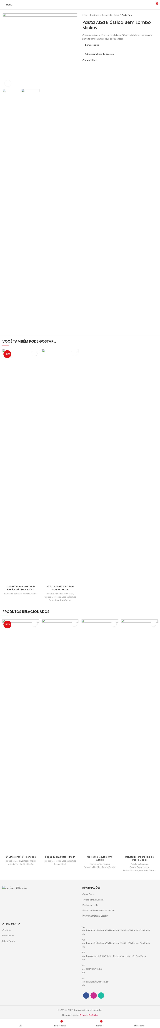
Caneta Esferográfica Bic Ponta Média (139, 858)
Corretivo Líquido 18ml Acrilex (99, 858)
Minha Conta (8, 941)
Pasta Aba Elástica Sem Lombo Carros (60, 588)
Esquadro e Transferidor (60, 600)
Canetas (144, 864)
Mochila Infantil (30, 593)
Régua (57, 864)
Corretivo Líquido (92, 867)
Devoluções (8, 935)
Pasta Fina (127, 15)
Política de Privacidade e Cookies (98, 910)
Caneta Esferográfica (139, 867)
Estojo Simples (29, 861)
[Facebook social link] (99, 60)
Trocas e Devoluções (92, 899)
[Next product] (156, 15)
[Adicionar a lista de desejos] (34, 353)
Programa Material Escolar (95, 915)
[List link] (120, 930)
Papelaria (8, 593)
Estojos (18, 861)
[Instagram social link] (93, 995)
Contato (6, 930)
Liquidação (28, 864)
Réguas (72, 597)
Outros (152, 870)
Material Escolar (61, 597)
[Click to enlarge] (8, 83)
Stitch (63, 864)
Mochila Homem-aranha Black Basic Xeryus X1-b (21, 588)
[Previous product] (149, 15)
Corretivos (104, 864)
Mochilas (18, 593)
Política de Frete (90, 905)
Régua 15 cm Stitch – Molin (60, 856)
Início (85, 15)
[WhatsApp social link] (103, 60)
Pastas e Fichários (110, 15)
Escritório (95, 15)
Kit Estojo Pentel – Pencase (20, 856)
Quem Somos (88, 894)
